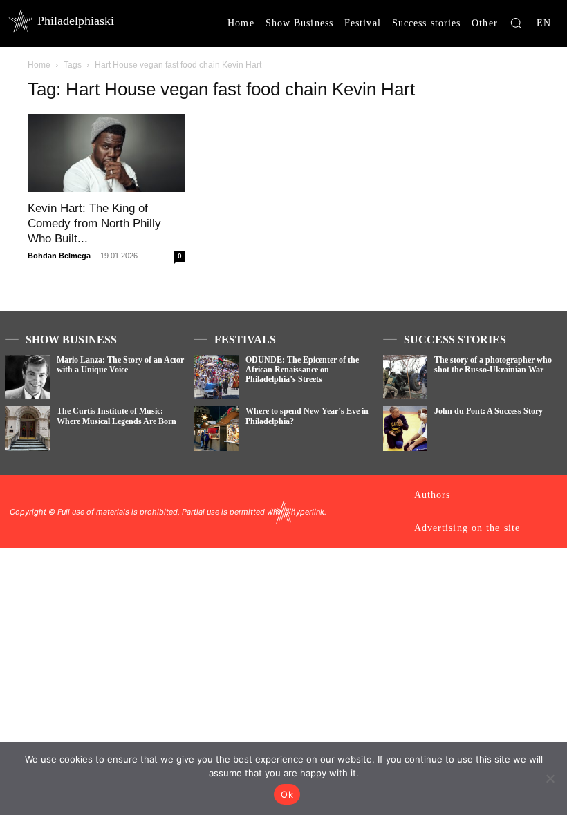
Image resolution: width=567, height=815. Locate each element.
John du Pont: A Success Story (488, 411)
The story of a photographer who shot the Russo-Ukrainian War (493, 364)
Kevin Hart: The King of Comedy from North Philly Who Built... (94, 223)
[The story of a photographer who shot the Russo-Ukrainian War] (405, 377)
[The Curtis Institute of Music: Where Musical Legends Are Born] (27, 428)
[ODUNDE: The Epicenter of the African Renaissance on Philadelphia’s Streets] (216, 377)
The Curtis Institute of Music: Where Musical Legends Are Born (116, 415)
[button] (515, 22)
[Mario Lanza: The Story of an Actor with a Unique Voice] (27, 377)
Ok (287, 794)
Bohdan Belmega (59, 255)
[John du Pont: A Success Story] (405, 428)
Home (39, 65)
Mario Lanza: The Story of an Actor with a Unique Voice (120, 364)
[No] (550, 778)
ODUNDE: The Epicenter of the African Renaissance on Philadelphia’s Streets (302, 370)
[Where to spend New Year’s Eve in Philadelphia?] (216, 428)
